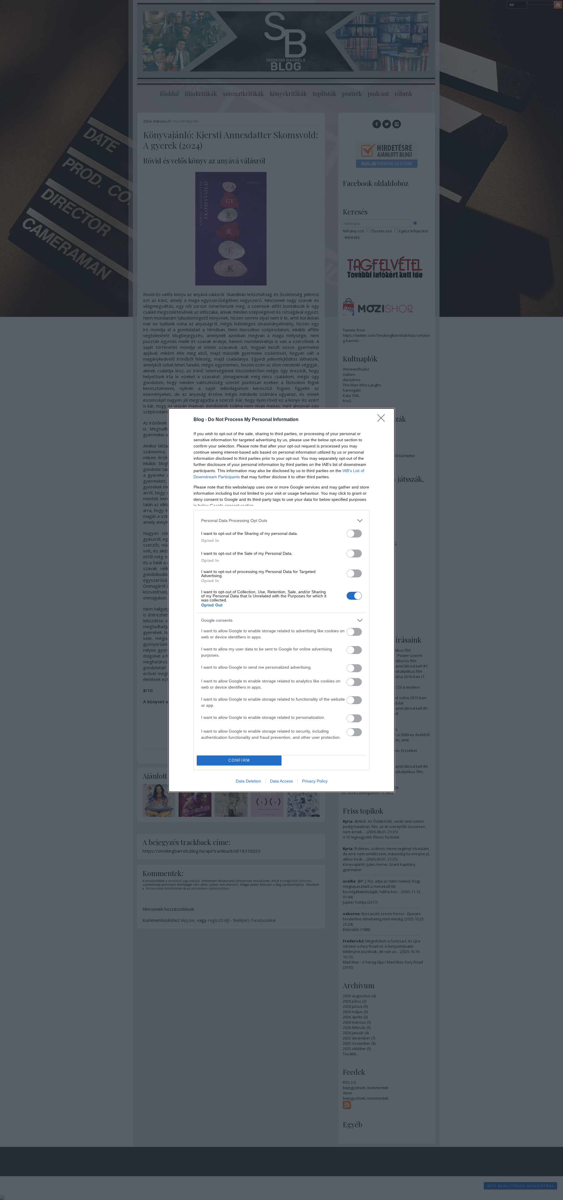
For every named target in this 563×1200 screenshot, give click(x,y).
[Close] (383, 419)
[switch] (354, 534)
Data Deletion (248, 781)
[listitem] (281, 521)
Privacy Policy (315, 781)
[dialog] (281, 600)
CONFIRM (239, 760)
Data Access (281, 781)
